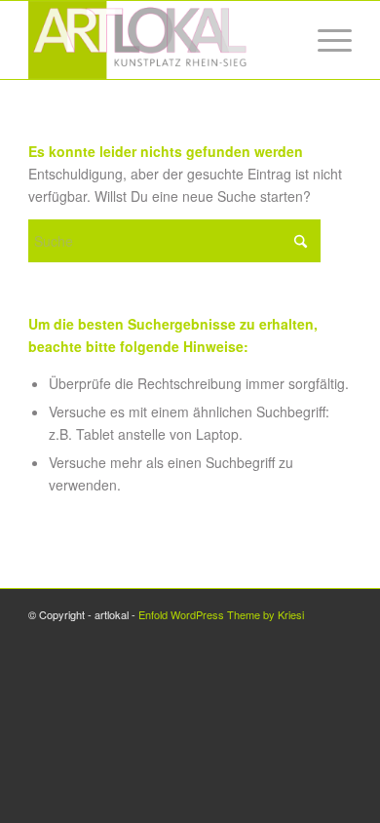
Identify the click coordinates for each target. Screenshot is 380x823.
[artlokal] (157, 40)
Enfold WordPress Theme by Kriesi (221, 614)
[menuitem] (325, 40)
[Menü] (325, 40)
